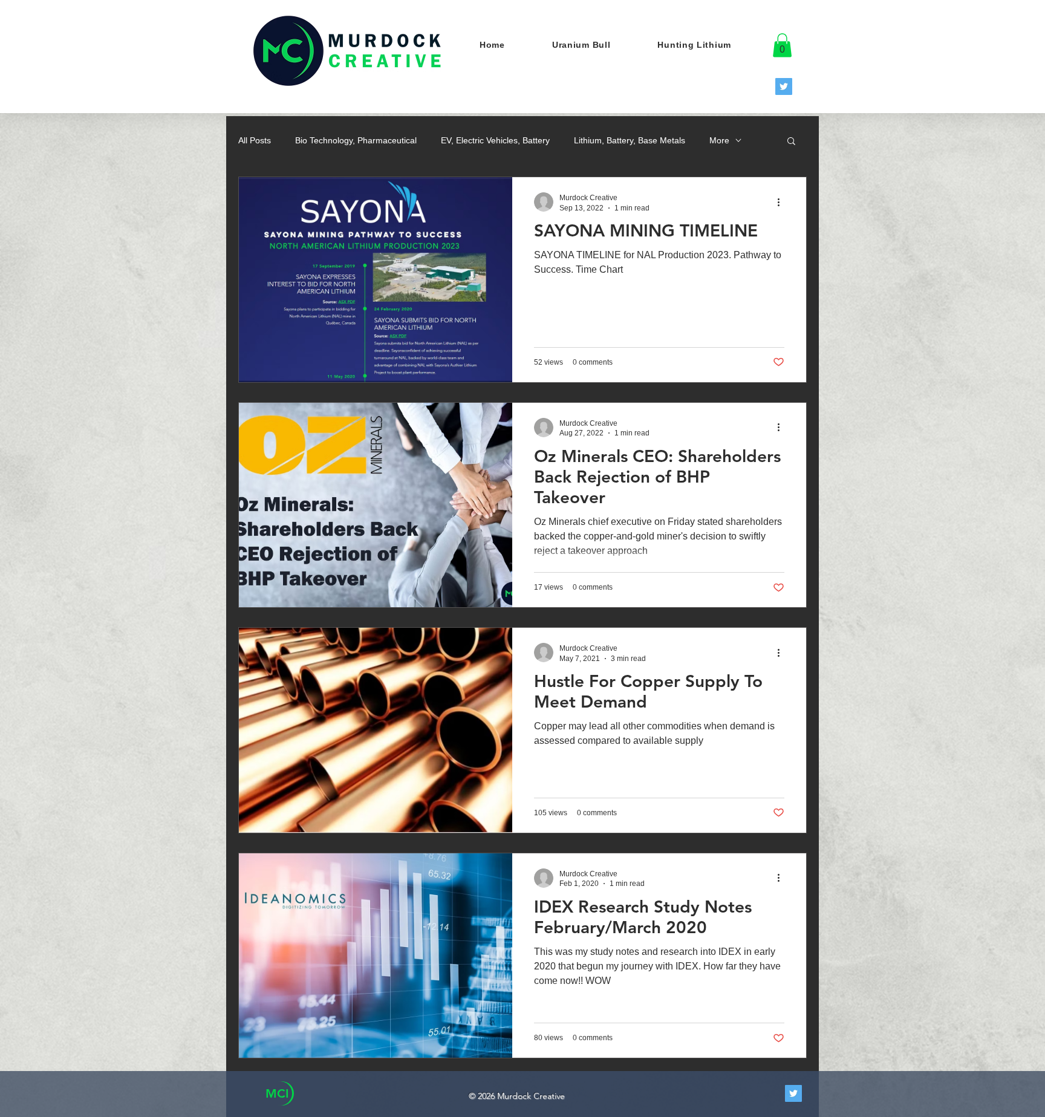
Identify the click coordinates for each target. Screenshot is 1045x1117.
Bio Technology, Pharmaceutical (356, 140)
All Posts (254, 140)
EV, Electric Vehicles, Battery (495, 140)
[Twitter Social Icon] (783, 86)
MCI (277, 1093)
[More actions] (782, 202)
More (719, 140)
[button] (782, 45)
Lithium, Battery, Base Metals (629, 140)
